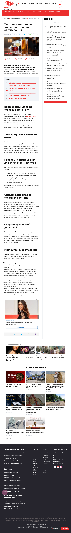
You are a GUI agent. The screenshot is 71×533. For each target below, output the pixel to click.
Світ (63, 11)
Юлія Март (10, 59)
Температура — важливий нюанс (19, 85)
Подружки (45, 463)
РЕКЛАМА (54, 3)
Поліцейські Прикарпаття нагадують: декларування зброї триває (14, 409)
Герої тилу (45, 452)
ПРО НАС (7, 14)
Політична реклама (58, 455)
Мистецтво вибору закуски (17, 98)
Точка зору (46, 468)
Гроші (34, 457)
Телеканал (39, 3)
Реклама (8, 53)
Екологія (35, 459)
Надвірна (51, 11)
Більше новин (55, 101)
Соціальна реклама (58, 457)
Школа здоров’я (45, 471)
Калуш (34, 11)
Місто (34, 474)
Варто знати (36, 455)
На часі (44, 459)
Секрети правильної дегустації (19, 95)
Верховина (27, 11)
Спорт (34, 472)
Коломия (40, 11)
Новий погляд (46, 461)
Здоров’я (35, 461)
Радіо (47, 3)
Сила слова (45, 457)
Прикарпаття (19, 11)
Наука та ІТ (35, 467)
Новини (24, 3)
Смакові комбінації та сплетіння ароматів (22, 93)
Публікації (31, 3)
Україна (58, 11)
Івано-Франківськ (9, 11)
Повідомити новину (58, 463)
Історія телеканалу (58, 452)
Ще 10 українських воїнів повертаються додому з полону (33, 386)
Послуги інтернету (58, 459)
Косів (45, 11)
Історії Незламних (45, 455)
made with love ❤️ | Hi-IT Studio (35, 526)
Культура (35, 465)
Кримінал (35, 463)
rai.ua (6, 7)
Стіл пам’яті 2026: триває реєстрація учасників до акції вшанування (35, 432)
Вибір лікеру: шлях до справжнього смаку (22, 83)
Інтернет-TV (56, 461)
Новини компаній (35, 470)
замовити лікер (31, 116)
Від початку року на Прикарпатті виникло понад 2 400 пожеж (15, 432)
